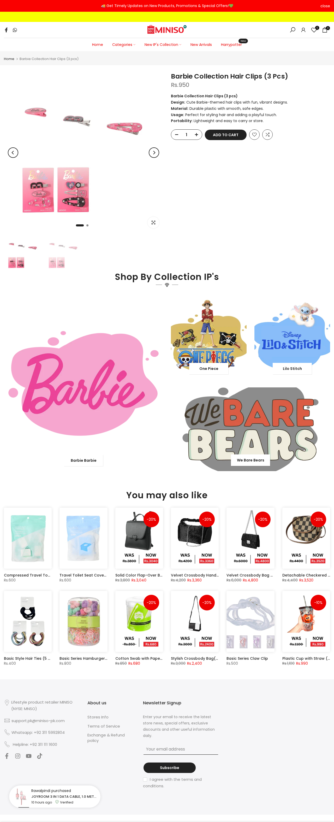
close (9, 6)
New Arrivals (201, 44)
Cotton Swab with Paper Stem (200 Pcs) (153, 658)
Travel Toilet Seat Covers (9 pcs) (91, 575)
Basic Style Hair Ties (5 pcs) (30, 658)
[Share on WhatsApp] (15, 30)
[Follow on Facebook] (7, 757)
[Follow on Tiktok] (40, 757)
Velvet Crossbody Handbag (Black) (205, 575)
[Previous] (13, 152)
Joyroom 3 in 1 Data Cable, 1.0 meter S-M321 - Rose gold (64, 796)
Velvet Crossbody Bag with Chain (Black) (265, 575)
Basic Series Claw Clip (247, 658)
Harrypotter (233, 44)
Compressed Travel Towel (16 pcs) (37, 575)
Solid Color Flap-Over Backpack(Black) (153, 575)
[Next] (154, 152)
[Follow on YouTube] (29, 757)
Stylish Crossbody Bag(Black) (199, 658)
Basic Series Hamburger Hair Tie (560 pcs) (99, 658)
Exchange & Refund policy (106, 737)
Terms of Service (103, 726)
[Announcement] (167, 6)
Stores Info (98, 717)
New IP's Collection (161, 44)
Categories (122, 44)
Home (97, 44)
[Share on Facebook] (6, 30)
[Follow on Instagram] (18, 757)
